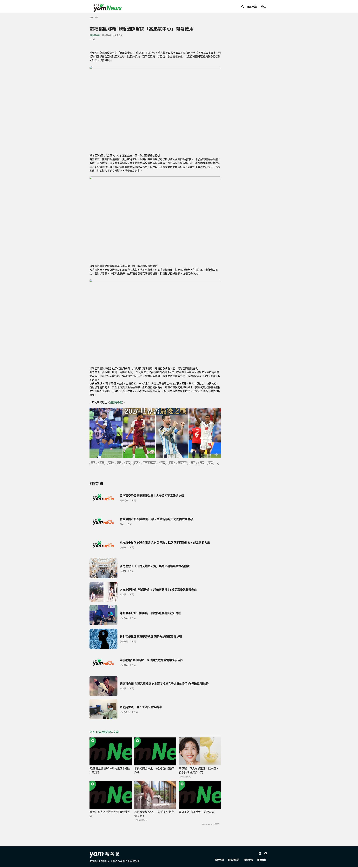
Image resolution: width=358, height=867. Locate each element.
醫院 (93, 463)
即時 (96, 17)
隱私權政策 (233, 859)
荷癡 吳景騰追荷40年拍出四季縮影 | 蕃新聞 (110, 770)
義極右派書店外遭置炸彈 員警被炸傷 (110, 814)
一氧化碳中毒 (149, 463)
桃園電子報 (95, 35)
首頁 (91, 17)
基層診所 (182, 463)
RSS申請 (252, 6)
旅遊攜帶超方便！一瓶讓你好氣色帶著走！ (154, 814)
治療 (110, 463)
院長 (193, 463)
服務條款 (219, 859)
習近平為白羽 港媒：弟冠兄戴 (196, 812)
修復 (119, 463)
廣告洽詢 (248, 859)
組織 (136, 463)
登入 (263, 6)
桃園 (171, 463)
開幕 (162, 463)
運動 (210, 463)
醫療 (101, 463)
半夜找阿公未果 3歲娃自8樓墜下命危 (154, 770)
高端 (202, 463)
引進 (127, 463)
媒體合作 (261, 859)
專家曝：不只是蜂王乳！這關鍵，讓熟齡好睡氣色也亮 (199, 770)
